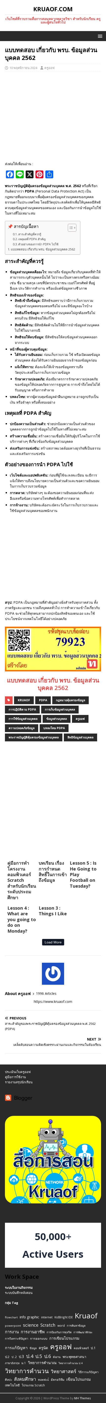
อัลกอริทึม (57, 1380)
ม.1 (23, 1363)
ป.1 (93, 1348)
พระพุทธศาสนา (74, 1356)
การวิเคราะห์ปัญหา (16, 1338)
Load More (53, 942)
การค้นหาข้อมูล (76, 1325)
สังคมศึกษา (25, 1379)
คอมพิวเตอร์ (81, 1348)
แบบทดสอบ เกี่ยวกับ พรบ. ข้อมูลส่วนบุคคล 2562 (43, 249)
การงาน (12, 1332)
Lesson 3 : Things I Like (53, 910)
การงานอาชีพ (33, 1332)
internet (47, 1317)
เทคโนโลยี (12, 1385)
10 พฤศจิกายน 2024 (23, 68)
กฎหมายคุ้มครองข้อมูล (70, 700)
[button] (99, 35)
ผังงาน (57, 1357)
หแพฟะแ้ (43, 1379)
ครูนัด (43, 1347)
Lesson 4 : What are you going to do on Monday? (21, 919)
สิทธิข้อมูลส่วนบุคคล (80, 737)
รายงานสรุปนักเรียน (19, 1082)
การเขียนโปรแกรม (64, 1338)
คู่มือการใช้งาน (15, 1077)
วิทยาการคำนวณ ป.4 (70, 1363)
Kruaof (24, 700)
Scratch (47, 1325)
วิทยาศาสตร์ (63, 1371)
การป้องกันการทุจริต (59, 1332)
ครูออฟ (49, 68)
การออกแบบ (38, 1338)
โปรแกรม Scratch (33, 1385)
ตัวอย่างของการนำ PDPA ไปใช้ (38, 244)
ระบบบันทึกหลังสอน (19, 1292)
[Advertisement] (53, 116)
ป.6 (47, 1356)
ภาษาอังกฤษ (12, 1363)
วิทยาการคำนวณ (42, 1362)
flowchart (11, 1317)
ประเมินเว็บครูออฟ (18, 1072)
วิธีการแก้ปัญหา (88, 1372)
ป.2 (7, 1357)
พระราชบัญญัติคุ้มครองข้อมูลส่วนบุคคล (34, 737)
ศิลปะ (8, 1379)
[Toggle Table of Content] (69, 228)
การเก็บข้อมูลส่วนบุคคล (60, 709)
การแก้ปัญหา (16, 1347)
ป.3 (21, 1356)
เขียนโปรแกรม (78, 1379)
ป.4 (29, 1356)
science (30, 1325)
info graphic (29, 1316)
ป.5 (38, 1356)
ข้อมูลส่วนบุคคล (56, 719)
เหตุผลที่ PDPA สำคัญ (32, 239)
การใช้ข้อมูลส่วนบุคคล (23, 719)
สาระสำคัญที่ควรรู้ (29, 234)
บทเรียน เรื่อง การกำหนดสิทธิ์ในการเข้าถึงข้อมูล (53, 871)
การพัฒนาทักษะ (82, 1332)
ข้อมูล (33, 1348)
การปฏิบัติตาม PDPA (22, 709)
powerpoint (13, 1325)
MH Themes (82, 1398)
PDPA (43, 700)
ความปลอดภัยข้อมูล (22, 728)
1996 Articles (46, 993)
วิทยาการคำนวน (27, 1371)
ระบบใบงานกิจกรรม (19, 1287)
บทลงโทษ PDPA (54, 728)
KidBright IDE (63, 1317)
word (61, 1325)
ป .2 (14, 1357)
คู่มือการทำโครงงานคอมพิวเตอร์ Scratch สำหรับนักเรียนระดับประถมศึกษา (21, 880)
